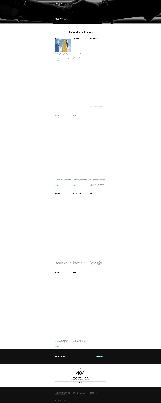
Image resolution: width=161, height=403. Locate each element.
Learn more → (57, 60)
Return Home (80, 382)
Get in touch (99, 356)
